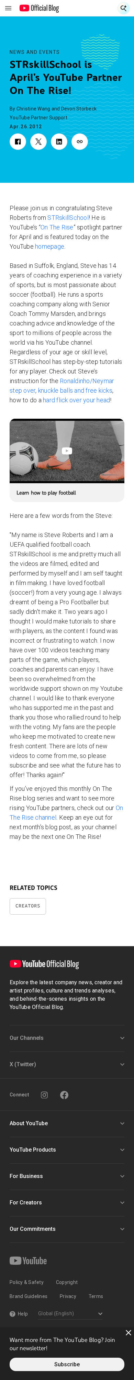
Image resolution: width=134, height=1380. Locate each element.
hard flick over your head (76, 400)
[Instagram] (44, 1095)
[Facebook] (64, 1095)
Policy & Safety (27, 1282)
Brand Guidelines (28, 1296)
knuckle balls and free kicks (75, 390)
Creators (27, 906)
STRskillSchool (68, 217)
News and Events (35, 52)
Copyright (67, 1282)
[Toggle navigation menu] (8, 8)
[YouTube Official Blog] (39, 8)
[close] (128, 1332)
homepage (49, 246)
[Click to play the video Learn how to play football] (67, 451)
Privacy (68, 1296)
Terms (96, 1296)
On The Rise (57, 227)
